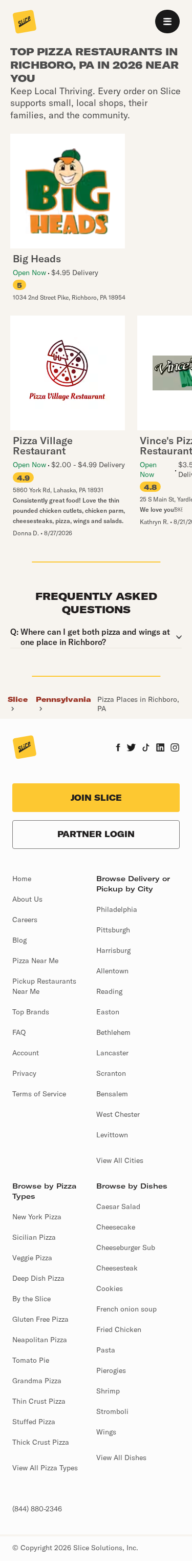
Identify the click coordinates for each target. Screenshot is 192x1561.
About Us (27, 899)
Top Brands (30, 1011)
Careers (24, 919)
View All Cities (119, 1160)
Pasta (105, 1350)
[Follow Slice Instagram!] (175, 748)
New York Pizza (36, 1216)
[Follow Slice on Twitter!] (131, 748)
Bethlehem (113, 1032)
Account (25, 1052)
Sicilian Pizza (34, 1237)
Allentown (112, 970)
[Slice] (24, 22)
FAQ (19, 1032)
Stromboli (112, 1411)
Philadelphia (116, 909)
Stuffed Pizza (33, 1421)
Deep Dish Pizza (38, 1278)
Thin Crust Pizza (39, 1401)
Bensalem (112, 1093)
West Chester (118, 1114)
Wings (106, 1432)
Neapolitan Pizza (39, 1339)
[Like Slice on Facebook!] (118, 748)
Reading (109, 991)
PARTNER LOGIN (96, 834)
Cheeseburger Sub (125, 1247)
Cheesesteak (117, 1268)
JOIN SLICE (96, 798)
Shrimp (108, 1391)
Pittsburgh (113, 929)
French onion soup (126, 1309)
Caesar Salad (118, 1206)
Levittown (112, 1134)
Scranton (111, 1073)
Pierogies (111, 1370)
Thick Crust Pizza (40, 1442)
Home (21, 878)
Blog (19, 940)
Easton (107, 1011)
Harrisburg (113, 950)
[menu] (167, 21)
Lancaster (112, 1052)
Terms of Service (39, 1093)
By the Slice (31, 1298)
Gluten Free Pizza (40, 1319)
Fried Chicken (118, 1329)
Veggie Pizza (32, 1257)
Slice (18, 699)
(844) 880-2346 (37, 1508)
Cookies (109, 1288)
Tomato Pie (30, 1360)
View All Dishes (121, 1457)
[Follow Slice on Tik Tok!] (146, 748)
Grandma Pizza (36, 1380)
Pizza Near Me (35, 960)
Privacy (24, 1073)
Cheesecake (115, 1227)
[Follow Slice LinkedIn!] (160, 748)
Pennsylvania (63, 699)
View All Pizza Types (45, 1467)
